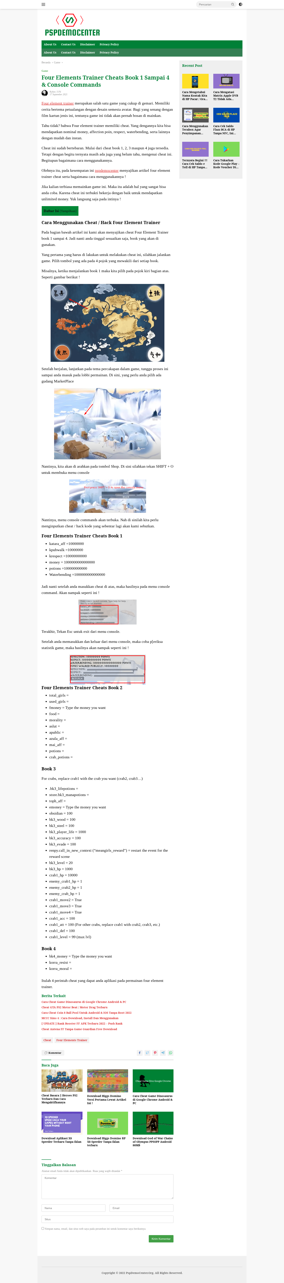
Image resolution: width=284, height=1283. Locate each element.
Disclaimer (87, 44)
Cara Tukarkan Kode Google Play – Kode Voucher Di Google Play (226, 164)
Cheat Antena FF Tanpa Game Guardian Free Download (79, 1029)
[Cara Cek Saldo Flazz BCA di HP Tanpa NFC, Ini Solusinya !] (226, 115)
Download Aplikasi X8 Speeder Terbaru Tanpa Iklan (61, 1140)
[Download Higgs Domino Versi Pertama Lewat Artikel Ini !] (107, 1080)
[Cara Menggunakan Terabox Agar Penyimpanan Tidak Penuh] (195, 115)
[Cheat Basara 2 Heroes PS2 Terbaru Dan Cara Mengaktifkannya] (62, 1080)
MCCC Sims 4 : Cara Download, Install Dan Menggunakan (80, 1018)
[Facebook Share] (140, 1053)
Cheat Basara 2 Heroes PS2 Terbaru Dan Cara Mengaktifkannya (59, 1099)
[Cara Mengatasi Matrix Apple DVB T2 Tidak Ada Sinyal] (226, 81)
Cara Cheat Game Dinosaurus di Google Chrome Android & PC (84, 1002)
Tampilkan (68, 211)
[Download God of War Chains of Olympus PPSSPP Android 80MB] (153, 1123)
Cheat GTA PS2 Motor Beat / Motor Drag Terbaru (74, 1007)
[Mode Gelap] (240, 4)
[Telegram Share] (163, 1053)
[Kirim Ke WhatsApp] (170, 1053)
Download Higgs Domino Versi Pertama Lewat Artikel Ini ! (106, 1099)
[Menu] (44, 4)
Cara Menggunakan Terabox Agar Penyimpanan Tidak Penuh (195, 130)
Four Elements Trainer (71, 1040)
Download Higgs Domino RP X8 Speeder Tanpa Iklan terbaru (106, 1142)
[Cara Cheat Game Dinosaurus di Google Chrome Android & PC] (153, 1080)
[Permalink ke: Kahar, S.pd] (45, 92)
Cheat (47, 1040)
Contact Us (68, 44)
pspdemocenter (107, 170)
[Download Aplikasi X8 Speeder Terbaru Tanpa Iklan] (62, 1123)
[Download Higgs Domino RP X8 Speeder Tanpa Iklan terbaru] (107, 1123)
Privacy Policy (109, 44)
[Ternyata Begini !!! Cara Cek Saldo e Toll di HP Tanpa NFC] (195, 149)
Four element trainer (58, 103)
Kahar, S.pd (55, 91)
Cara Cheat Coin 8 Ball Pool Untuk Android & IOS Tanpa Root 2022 (87, 1013)
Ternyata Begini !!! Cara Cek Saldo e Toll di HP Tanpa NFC (194, 164)
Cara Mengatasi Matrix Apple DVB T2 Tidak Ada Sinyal (225, 95)
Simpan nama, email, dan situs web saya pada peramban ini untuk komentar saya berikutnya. (95, 1228)
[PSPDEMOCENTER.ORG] (72, 24)
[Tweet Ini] (147, 1053)
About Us (50, 44)
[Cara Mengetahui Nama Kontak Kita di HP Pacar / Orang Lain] (195, 81)
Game (45, 70)
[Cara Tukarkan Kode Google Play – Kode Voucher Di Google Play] (226, 149)
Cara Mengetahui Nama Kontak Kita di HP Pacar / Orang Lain (195, 95)
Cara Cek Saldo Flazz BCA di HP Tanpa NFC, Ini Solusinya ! (224, 130)
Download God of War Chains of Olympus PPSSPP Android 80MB (153, 1142)
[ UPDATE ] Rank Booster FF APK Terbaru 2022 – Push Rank (82, 1023)
